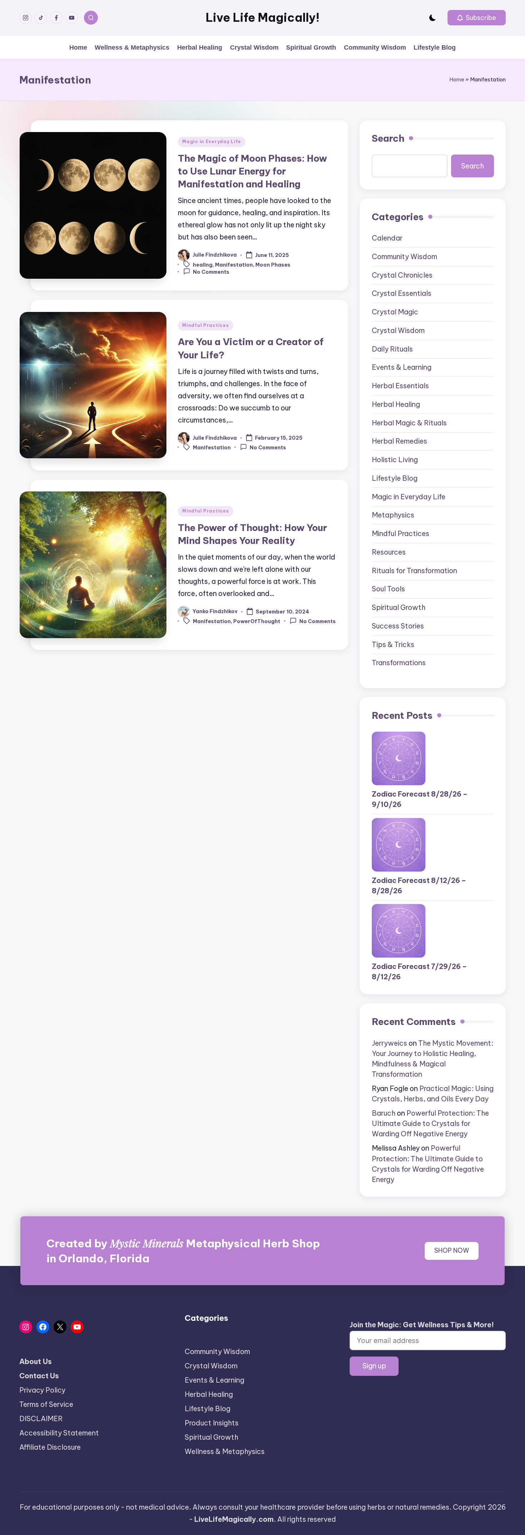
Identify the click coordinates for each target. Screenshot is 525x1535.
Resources (389, 552)
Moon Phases (272, 265)
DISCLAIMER (41, 1418)
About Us (35, 1361)
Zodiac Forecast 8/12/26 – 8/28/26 (419, 885)
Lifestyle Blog (395, 478)
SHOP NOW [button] (451, 1250)
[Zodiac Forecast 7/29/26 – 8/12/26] (398, 931)
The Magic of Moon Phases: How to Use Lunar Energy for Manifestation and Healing (252, 171)
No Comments (211, 271)
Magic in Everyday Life (211, 141)
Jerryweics (389, 1043)
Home (456, 79)
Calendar (387, 238)
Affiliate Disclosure (50, 1447)
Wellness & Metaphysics (225, 1451)
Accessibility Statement (59, 1433)
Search (388, 138)
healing (202, 265)
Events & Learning (401, 367)
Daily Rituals (392, 349)
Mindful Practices (205, 325)
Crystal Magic (395, 312)
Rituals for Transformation (414, 570)
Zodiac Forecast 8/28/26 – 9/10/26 (420, 799)
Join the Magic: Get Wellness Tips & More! (422, 1325)
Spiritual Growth (398, 607)
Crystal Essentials (401, 293)
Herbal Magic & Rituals (409, 423)
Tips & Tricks (393, 644)
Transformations (399, 662)
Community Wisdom (404, 256)
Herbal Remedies (399, 441)
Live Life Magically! (263, 17)
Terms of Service (46, 1404)
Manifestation (234, 265)
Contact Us (39, 1376)
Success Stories (398, 626)
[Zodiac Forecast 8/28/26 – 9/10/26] (398, 758)
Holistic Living (395, 459)
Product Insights (212, 1423)
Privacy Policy (42, 1390)
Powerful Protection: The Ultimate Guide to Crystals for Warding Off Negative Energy (430, 1123)
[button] (477, 17)
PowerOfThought (256, 621)
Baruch (383, 1113)
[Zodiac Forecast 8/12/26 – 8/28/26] (398, 845)
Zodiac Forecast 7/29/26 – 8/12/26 (419, 971)
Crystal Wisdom (398, 330)
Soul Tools (388, 589)
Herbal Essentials (400, 386)
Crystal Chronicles (402, 275)
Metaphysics (393, 515)
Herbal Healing (396, 404)
